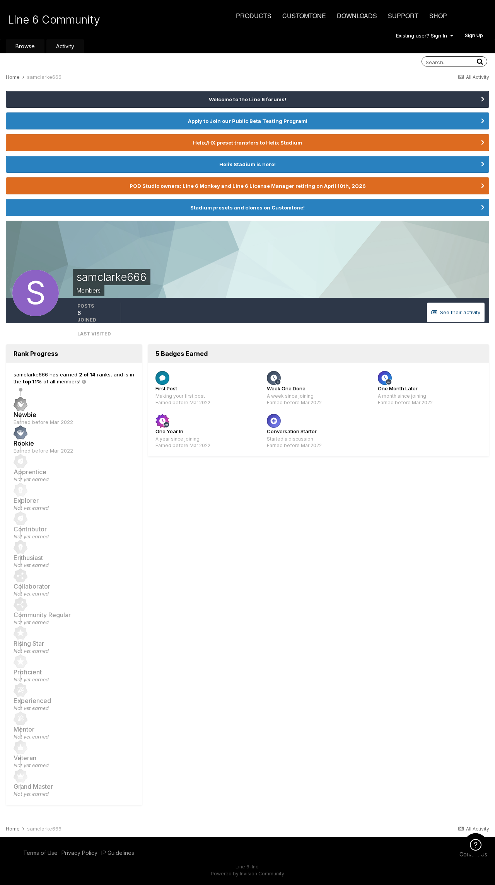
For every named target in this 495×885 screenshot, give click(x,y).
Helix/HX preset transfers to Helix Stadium (247, 143)
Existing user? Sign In (423, 35)
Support (403, 15)
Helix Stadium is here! (247, 164)
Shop (438, 15)
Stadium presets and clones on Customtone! (247, 207)
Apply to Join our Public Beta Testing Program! (247, 121)
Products (253, 15)
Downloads (357, 15)
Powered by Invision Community (247, 873)
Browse (25, 46)
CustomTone (304, 15)
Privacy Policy (79, 852)
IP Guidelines (117, 852)
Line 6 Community (54, 19)
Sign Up (474, 35)
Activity (65, 46)
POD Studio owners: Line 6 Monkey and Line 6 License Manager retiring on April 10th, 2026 (248, 186)
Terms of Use (40, 852)
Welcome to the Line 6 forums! (247, 99)
